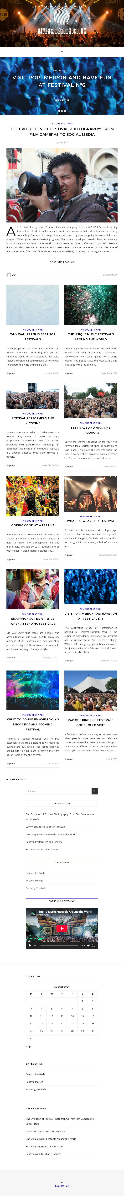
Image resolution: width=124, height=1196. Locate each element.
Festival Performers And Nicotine (44, 841)
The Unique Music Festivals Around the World (51, 834)
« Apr (29, 1046)
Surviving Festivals (36, 888)
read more (62, 100)
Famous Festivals (62, 70)
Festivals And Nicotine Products (43, 849)
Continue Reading (62, 262)
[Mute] (88, 945)
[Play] (30, 945)
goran (12, 373)
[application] (62, 928)
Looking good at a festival (33, 525)
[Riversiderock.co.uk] (62, 20)
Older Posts (17, 779)
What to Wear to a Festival (91, 521)
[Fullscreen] (94, 945)
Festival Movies (34, 880)
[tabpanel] (62, 86)
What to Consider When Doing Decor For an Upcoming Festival (33, 724)
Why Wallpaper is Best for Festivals (45, 826)
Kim (14, 274)
